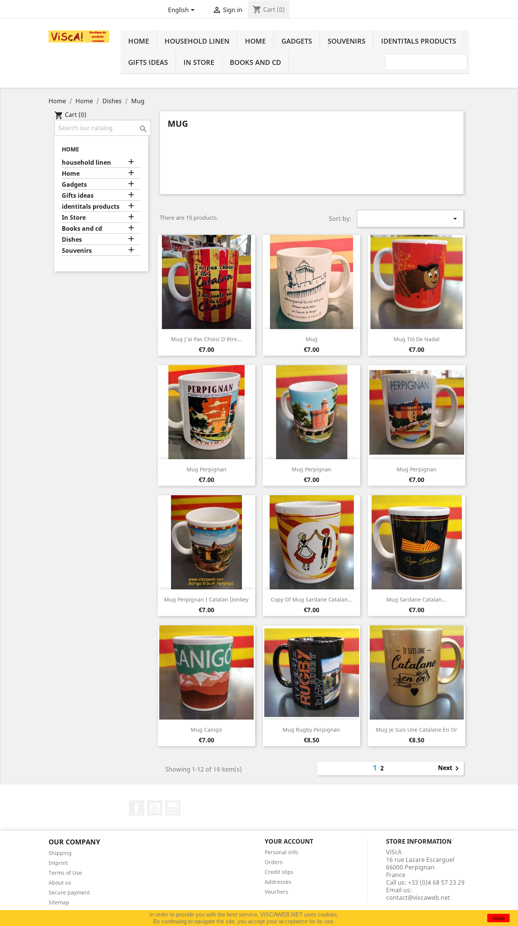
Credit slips (279, 872)
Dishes (72, 240)
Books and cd (255, 62)
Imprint (58, 862)
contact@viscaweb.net (418, 897)
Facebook (136, 808)
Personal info (281, 852)
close (498, 918)
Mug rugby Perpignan (311, 729)
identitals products (418, 41)
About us (60, 882)
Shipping (60, 853)
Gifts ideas (148, 62)
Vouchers (276, 891)
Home (138, 41)
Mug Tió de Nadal (417, 339)
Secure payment (69, 892)
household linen (197, 41)
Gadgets (296, 41)
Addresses (278, 881)
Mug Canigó (206, 729)
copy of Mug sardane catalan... (311, 599)
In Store (199, 62)
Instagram (173, 808)
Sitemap (59, 902)
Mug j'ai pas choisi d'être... (206, 339)
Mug (311, 339)
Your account (289, 841)
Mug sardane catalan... (416, 599)
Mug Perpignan (206, 469)
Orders (274, 862)
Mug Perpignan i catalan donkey (206, 599)
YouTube (154, 808)
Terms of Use (65, 872)
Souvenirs (347, 41)
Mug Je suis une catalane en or (416, 729)
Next (449, 768)
